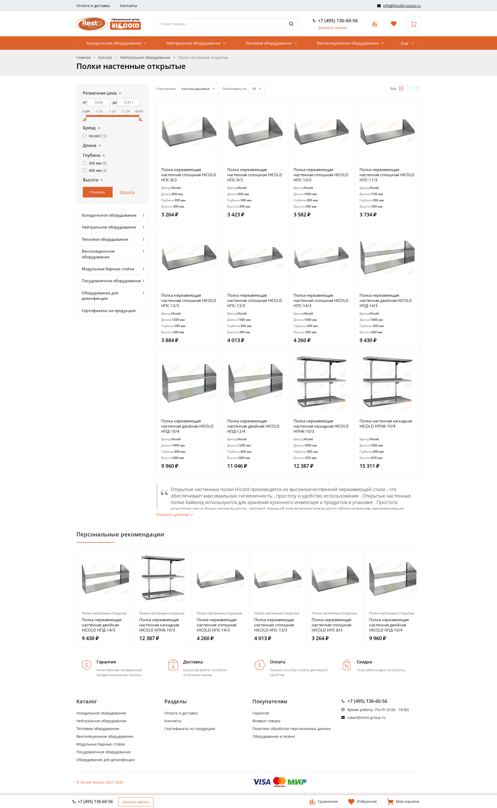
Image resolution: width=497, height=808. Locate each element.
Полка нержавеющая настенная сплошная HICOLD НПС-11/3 (387, 174)
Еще (404, 43)
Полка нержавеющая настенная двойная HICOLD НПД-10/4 (187, 426)
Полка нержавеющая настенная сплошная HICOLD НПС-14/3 (321, 300)
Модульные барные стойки (108, 268)
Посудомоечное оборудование (111, 280)
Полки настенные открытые (104, 613)
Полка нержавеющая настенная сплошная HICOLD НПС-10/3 (321, 174)
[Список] (409, 88)
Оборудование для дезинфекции (100, 295)
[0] (374, 25)
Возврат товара (266, 720)
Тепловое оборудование (268, 43)
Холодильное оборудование (113, 43)
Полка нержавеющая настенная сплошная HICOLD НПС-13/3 (254, 300)
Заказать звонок (332, 27)
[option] (105, 598)
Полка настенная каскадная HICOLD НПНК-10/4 (386, 423)
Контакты (128, 5)
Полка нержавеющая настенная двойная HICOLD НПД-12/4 (253, 426)
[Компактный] (417, 88)
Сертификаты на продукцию (109, 310)
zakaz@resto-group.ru (366, 717)
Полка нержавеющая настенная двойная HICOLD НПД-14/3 (386, 300)
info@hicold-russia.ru (402, 5)
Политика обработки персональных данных (291, 728)
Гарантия (260, 713)
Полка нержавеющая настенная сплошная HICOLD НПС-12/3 (188, 300)
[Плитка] (401, 88)
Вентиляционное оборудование (348, 43)
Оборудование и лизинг (273, 736)
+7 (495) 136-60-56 (338, 20)
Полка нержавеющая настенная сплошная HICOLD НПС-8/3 (188, 174)
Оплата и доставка (93, 5)
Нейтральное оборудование (193, 43)
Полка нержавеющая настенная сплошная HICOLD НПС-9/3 (254, 174)
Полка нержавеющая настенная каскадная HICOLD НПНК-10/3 (321, 426)
